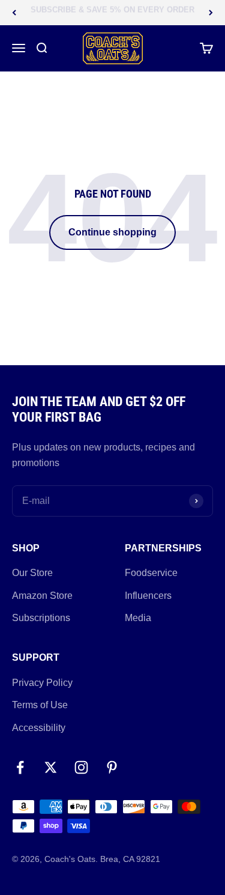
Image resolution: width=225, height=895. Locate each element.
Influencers (148, 595)
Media (138, 618)
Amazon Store (42, 595)
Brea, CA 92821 (130, 859)
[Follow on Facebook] (20, 767)
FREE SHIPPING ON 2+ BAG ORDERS (112, 14)
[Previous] (14, 12)
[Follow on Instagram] (81, 767)
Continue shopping (112, 232)
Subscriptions (41, 618)
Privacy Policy (42, 683)
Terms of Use (40, 705)
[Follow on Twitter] (51, 767)
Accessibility (38, 728)
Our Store (32, 573)
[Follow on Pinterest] (112, 767)
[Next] (211, 12)
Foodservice (151, 573)
